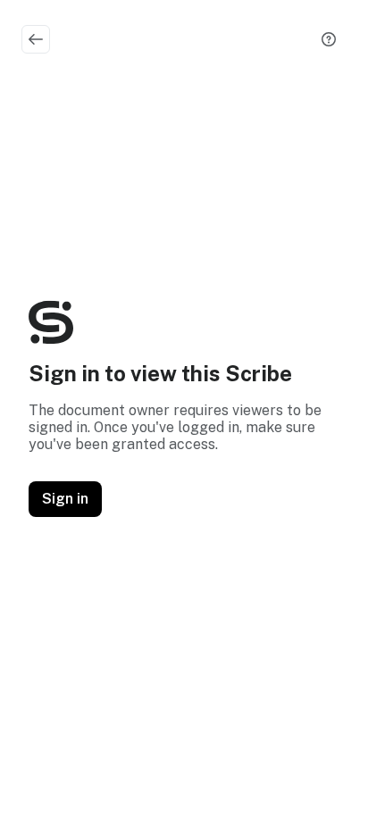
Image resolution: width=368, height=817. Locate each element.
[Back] (35, 39)
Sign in (65, 498)
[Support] (329, 39)
